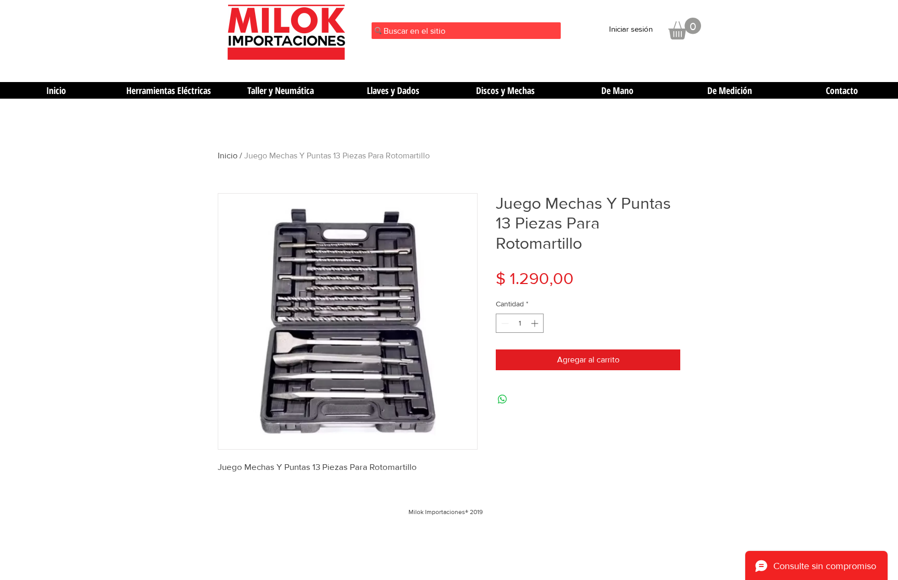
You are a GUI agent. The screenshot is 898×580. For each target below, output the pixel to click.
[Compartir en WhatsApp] (502, 399)
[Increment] (535, 323)
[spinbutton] (519, 323)
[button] (684, 28)
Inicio (227, 155)
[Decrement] (503, 323)
